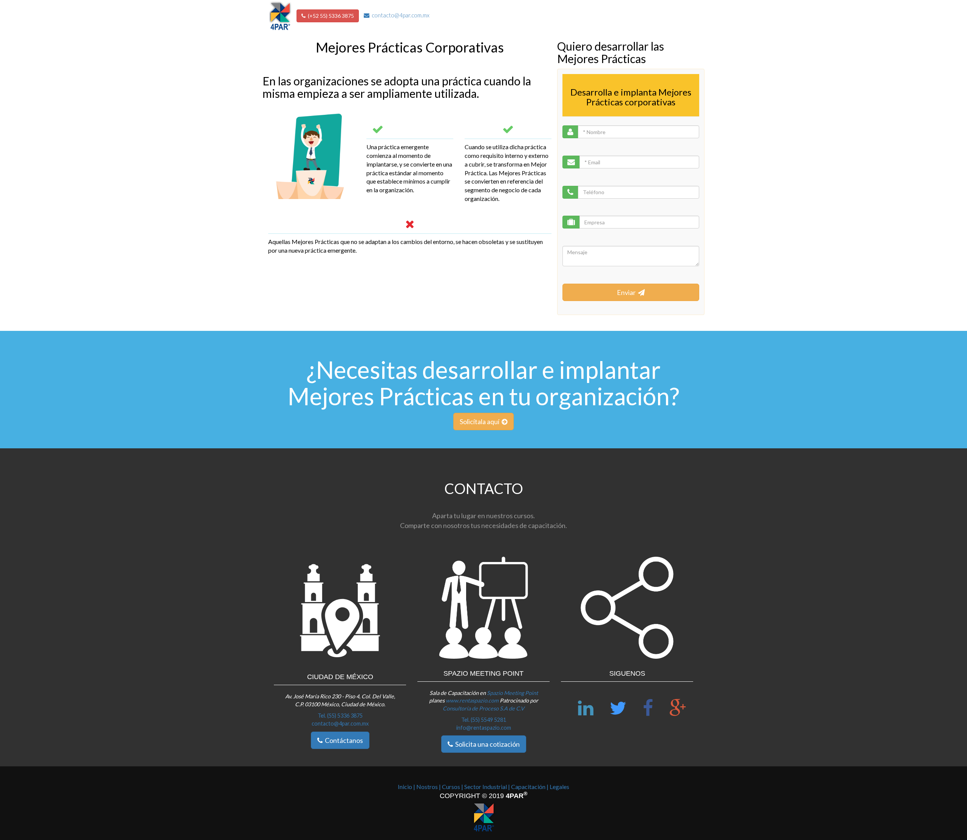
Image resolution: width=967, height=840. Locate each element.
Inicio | (406, 786)
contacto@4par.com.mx (399, 15)
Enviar (627, 292)
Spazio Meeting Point (512, 693)
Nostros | (428, 786)
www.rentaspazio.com (473, 700)
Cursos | (452, 786)
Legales (559, 786)
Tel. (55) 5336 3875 (340, 715)
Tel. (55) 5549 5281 (483, 719)
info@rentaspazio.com (483, 727)
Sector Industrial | (487, 786)
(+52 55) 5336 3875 (330, 15)
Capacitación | (529, 786)
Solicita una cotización (486, 744)
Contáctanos (343, 740)
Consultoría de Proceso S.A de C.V (483, 708)
